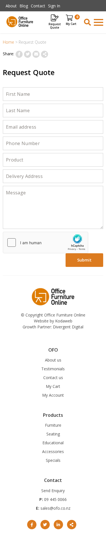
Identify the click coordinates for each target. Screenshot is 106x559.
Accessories (53, 451)
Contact (38, 5)
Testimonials (53, 368)
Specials (53, 460)
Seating (53, 434)
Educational (53, 442)
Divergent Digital (68, 327)
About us (53, 360)
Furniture (53, 425)
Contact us (53, 377)
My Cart (53, 386)
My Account (53, 395)
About (11, 5)
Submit (84, 260)
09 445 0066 (55, 499)
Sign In (54, 5)
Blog (24, 5)
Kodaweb (63, 321)
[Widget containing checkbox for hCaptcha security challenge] (45, 242)
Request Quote (55, 25)
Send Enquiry (53, 490)
